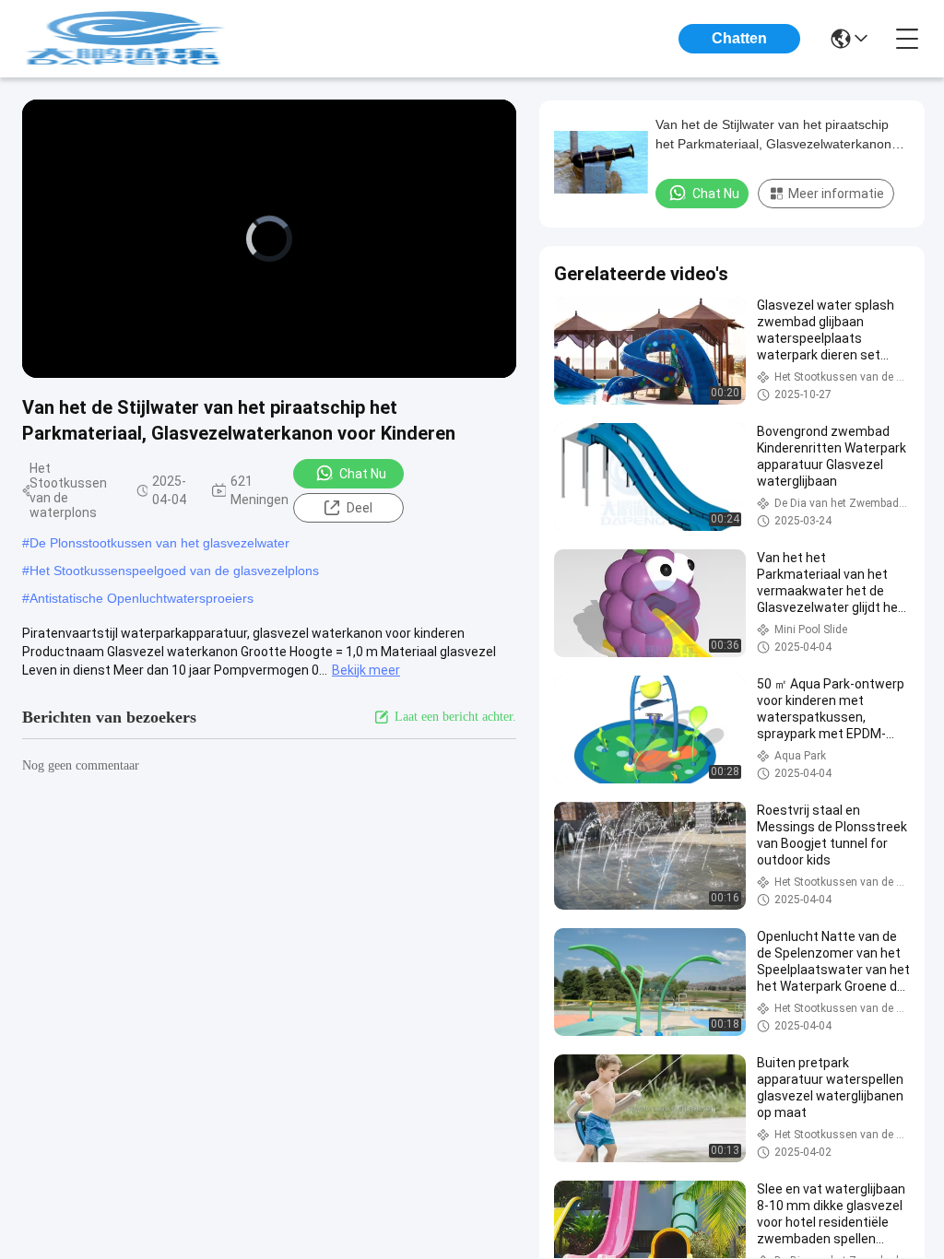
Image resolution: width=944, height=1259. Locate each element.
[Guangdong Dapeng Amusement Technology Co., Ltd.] (123, 38)
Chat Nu (362, 473)
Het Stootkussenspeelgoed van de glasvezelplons (174, 570)
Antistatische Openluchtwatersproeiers (142, 598)
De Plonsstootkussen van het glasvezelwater (159, 542)
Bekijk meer (366, 670)
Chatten (739, 38)
